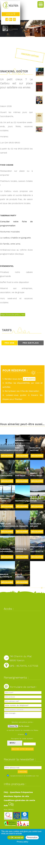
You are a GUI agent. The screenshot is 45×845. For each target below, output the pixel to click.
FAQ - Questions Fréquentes (18, 792)
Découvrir (7, 456)
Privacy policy (22, 842)
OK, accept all (16, 837)
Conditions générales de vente (19, 800)
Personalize (32, 837)
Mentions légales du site (16, 796)
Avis (6, 805)
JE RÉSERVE (29, 379)
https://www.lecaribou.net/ (13, 314)
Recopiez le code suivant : (22, 738)
